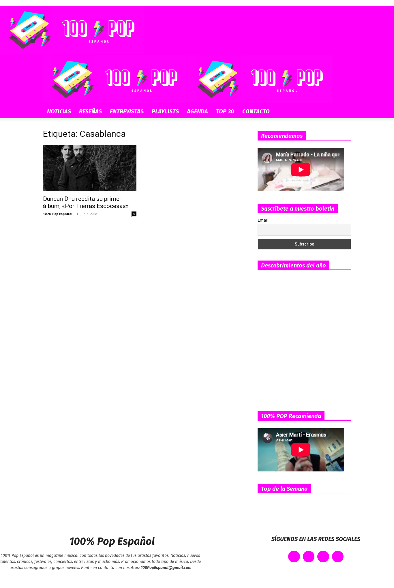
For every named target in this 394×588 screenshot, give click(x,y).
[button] (344, 62)
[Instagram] (323, 557)
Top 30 (225, 111)
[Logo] (115, 101)
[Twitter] (309, 557)
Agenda (197, 111)
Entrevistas (127, 111)
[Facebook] (294, 557)
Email (263, 220)
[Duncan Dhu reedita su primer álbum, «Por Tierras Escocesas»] (89, 168)
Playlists (165, 111)
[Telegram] (338, 557)
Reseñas (90, 111)
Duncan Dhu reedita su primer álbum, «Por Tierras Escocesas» (86, 202)
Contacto (256, 111)
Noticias (59, 111)
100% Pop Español (57, 213)
